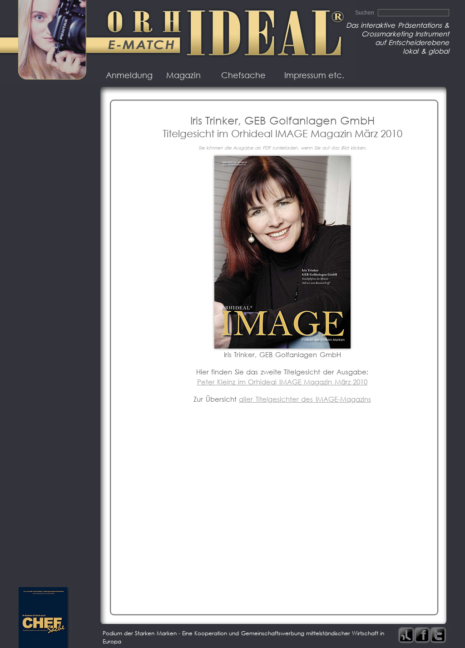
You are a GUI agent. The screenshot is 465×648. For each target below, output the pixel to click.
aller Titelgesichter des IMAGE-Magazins (305, 399)
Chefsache (243, 75)
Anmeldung (129, 75)
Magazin (183, 75)
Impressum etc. (314, 75)
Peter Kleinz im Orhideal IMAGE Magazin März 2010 (282, 382)
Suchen (365, 13)
